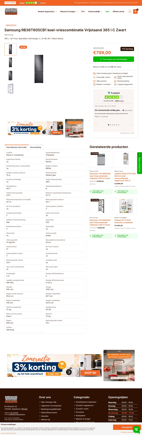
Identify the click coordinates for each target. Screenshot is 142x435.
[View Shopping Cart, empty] (135, 11)
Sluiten (14, 433)
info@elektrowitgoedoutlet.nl (16, 414)
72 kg (48, 316)
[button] (55, 11)
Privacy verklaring (6, 433)
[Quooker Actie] (74, 128)
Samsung (10, 330)
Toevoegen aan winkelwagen (115, 59)
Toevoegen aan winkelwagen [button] (97, 191)
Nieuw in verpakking (14, 155)
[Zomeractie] (35, 128)
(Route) (24, 409)
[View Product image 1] (10, 49)
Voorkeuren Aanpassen (127, 432)
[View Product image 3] (10, 75)
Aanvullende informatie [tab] (16, 147)
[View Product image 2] (10, 62)
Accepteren (127, 427)
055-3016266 (14, 413)
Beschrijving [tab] (35, 147)
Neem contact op (139, 164)
